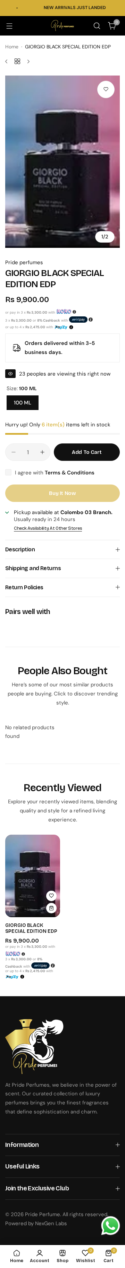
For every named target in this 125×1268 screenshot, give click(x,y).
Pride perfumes (24, 262)
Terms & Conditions (69, 472)
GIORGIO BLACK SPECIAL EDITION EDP (31, 928)
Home (11, 47)
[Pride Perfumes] (62, 25)
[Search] (97, 25)
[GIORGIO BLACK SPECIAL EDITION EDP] (32, 876)
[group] (62, 162)
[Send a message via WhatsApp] (111, 1226)
